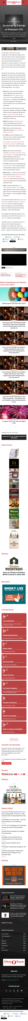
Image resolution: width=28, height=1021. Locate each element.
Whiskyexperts (9, 267)
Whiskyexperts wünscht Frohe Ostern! (14, 303)
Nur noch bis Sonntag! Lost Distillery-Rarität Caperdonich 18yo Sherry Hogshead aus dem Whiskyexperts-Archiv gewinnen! (14, 349)
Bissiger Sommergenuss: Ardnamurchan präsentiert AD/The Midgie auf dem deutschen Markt (12, 852)
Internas (18, 21)
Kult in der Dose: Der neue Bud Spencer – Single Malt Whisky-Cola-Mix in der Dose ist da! (17, 897)
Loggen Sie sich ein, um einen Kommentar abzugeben (14, 437)
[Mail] (17, 990)
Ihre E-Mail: (5, 755)
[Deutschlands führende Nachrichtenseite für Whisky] (14, 2)
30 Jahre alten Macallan (12, 114)
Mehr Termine (14, 739)
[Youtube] (21, 990)
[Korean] (21, 774)
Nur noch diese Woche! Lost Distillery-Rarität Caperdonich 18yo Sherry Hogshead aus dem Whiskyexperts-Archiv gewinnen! (14, 374)
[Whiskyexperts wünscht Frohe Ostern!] (14, 294)
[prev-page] (11, 427)
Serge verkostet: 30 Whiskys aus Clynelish (6, 275)
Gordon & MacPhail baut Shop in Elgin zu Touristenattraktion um (20, 275)
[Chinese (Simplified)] (16, 774)
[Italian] (13, 774)
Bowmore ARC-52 (7, 165)
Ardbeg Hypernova (18, 121)
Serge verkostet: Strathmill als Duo (11, 843)
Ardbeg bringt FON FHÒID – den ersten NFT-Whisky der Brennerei (14, 176)
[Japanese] (18, 774)
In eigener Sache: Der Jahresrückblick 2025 (14, 422)
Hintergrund (11, 21)
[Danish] (10, 774)
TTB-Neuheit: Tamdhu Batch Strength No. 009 (14, 847)
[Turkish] (24, 774)
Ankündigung (9, 137)
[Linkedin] (13, 990)
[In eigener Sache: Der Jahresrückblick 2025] (14, 412)
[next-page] (15, 427)
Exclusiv (14, 320)
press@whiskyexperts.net (12, 980)
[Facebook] (6, 990)
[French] (8, 774)
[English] (5, 774)
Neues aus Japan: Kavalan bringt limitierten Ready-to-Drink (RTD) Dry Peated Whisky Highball (18, 915)
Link (3, 761)
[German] (3, 774)
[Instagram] (10, 990)
